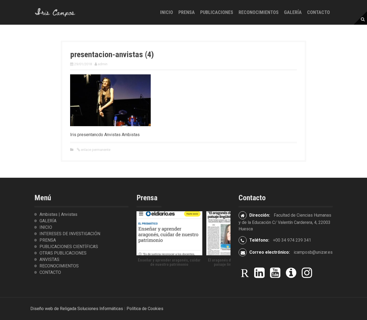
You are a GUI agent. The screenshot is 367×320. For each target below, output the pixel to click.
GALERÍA (293, 12)
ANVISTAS (49, 259)
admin (102, 64)
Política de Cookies (145, 308)
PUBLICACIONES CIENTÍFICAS (68, 246)
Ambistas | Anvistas (58, 214)
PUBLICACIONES (216, 12)
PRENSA (186, 12)
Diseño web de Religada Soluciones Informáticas (76, 308)
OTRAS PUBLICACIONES (63, 253)
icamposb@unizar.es (313, 252)
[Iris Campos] (55, 11)
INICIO (166, 12)
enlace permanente (95, 150)
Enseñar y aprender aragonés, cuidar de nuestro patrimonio (169, 262)
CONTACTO (318, 12)
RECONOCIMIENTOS (259, 12)
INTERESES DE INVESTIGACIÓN (69, 233)
